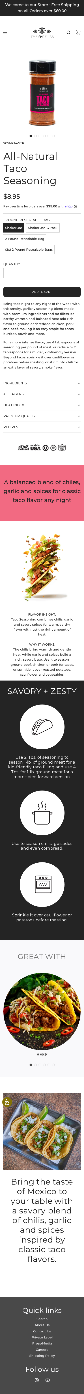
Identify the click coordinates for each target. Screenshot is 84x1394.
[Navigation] (5, 32)
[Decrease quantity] (8, 273)
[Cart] (78, 32)
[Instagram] (37, 1380)
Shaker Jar (13, 228)
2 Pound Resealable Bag (24, 239)
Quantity (11, 264)
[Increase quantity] (25, 273)
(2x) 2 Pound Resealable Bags (29, 250)
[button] (31, 136)
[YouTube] (47, 1380)
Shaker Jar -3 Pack (43, 228)
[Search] (68, 32)
